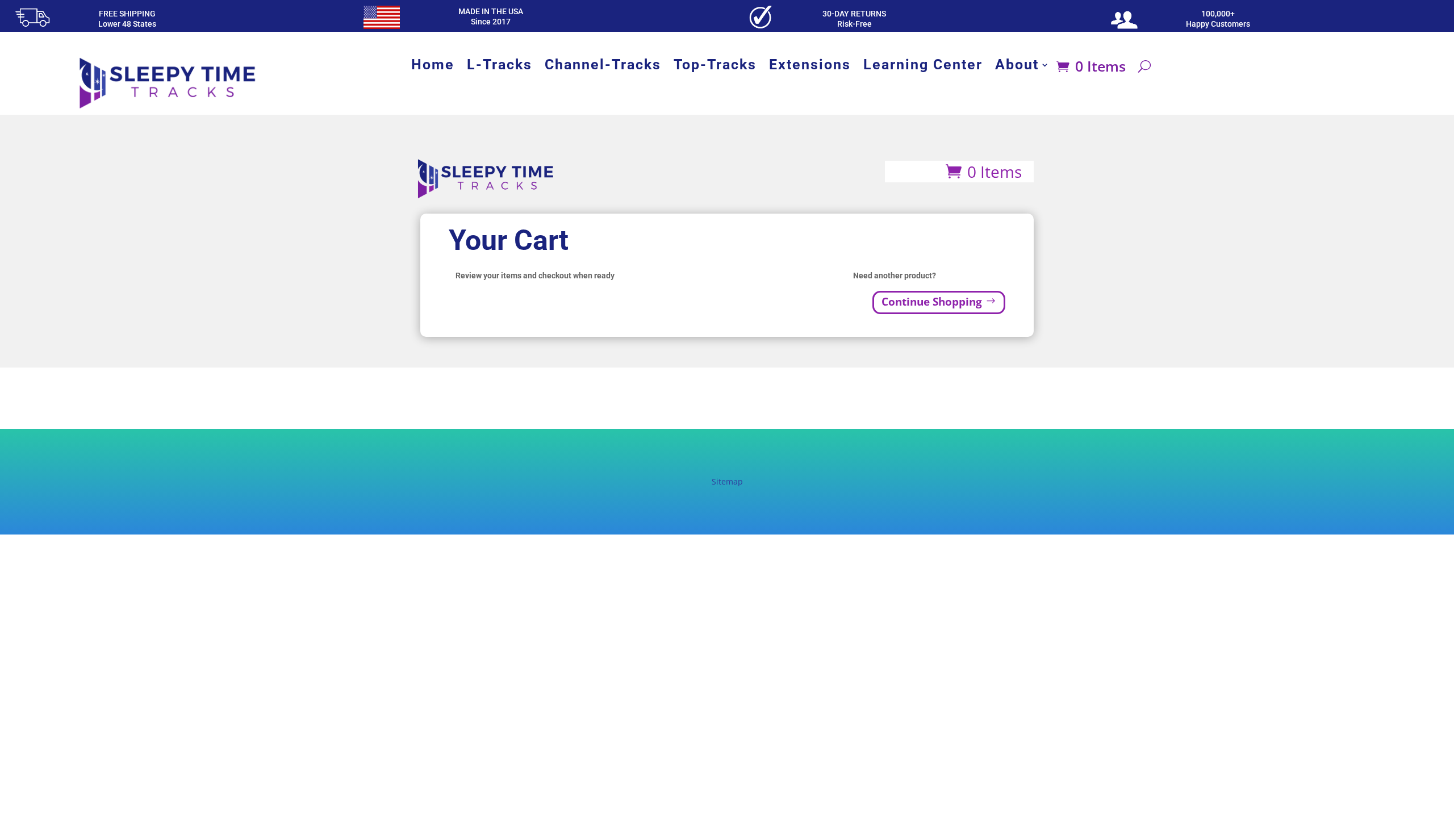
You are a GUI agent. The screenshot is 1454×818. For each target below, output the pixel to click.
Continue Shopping (931, 301)
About (1017, 67)
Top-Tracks (715, 67)
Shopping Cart (912, 169)
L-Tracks (499, 67)
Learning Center (923, 67)
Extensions (810, 67)
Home (432, 67)
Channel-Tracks (603, 67)
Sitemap (727, 481)
